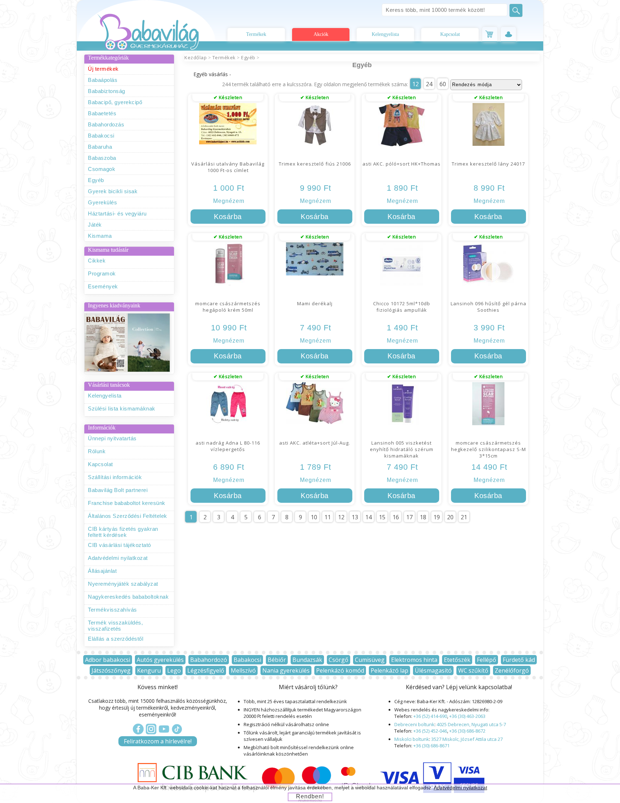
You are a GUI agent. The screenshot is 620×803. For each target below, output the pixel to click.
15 (382, 517)
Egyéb (96, 180)
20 (450, 517)
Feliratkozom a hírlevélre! (158, 741)
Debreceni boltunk (414, 724)
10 (314, 517)
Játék (95, 225)
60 (443, 84)
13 (355, 517)
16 (396, 517)
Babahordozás (106, 124)
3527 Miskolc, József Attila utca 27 (467, 739)
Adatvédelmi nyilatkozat (118, 558)
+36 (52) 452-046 (430, 731)
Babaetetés (102, 113)
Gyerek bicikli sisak (112, 191)
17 (409, 517)
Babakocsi (101, 136)
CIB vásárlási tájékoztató (119, 545)
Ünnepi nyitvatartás (112, 438)
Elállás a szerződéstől (115, 639)
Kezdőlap (195, 57)
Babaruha (100, 147)
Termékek (256, 34)
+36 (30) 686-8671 (431, 745)
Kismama (100, 236)
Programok (102, 273)
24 (429, 84)
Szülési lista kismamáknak (121, 408)
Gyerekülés (102, 202)
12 (415, 84)
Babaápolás (102, 80)
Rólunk (96, 451)
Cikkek (96, 260)
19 (436, 517)
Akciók (321, 34)
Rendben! (310, 796)
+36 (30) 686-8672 (467, 731)
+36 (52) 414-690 (430, 716)
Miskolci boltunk (411, 739)
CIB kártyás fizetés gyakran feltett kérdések (123, 532)
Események (103, 286)
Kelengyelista (385, 34)
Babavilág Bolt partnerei (117, 490)
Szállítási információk (115, 477)
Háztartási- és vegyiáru (117, 213)
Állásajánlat (102, 571)
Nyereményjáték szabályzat (123, 584)
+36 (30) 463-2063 (467, 716)
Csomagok (101, 169)
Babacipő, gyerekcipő (115, 102)
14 (368, 517)
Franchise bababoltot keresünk (126, 503)
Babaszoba (102, 158)
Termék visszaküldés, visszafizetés (115, 625)
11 (327, 517)
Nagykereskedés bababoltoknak (128, 597)
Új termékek (103, 69)
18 (423, 517)
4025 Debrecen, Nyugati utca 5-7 (471, 724)
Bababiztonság (106, 91)
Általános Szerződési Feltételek (127, 516)
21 (464, 517)
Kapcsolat (450, 34)
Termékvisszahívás (112, 610)
